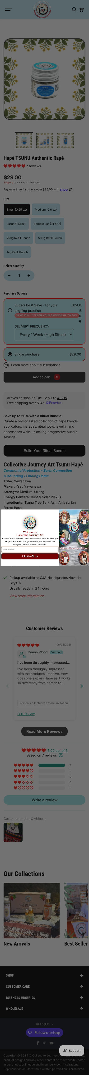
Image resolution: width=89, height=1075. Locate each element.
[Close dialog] (85, 513)
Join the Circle (30, 556)
